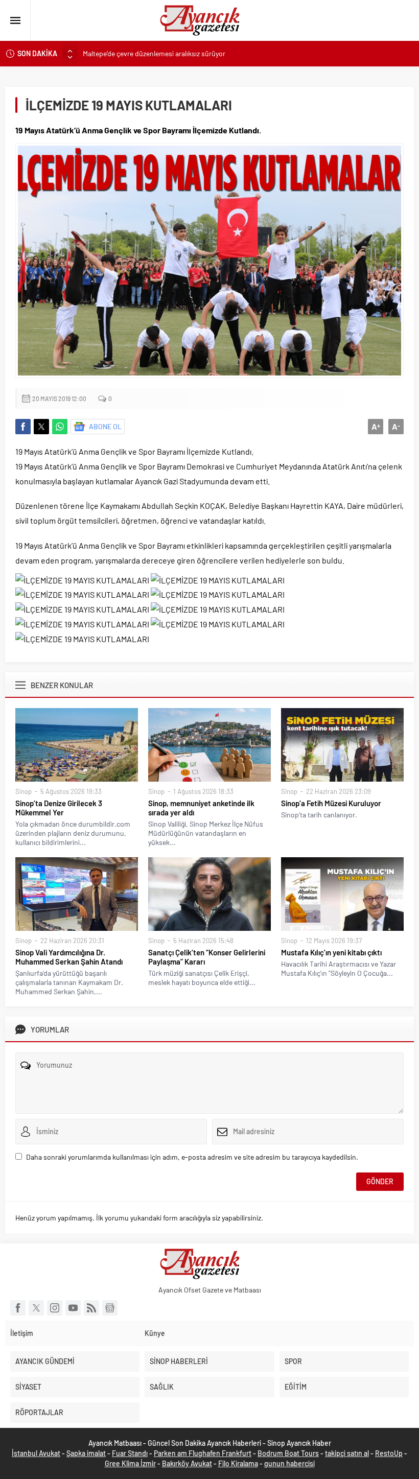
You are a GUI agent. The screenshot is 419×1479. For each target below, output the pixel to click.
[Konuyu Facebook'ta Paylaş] (23, 426)
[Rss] (91, 1308)
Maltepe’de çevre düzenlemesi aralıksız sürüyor (154, 53)
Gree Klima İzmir (130, 1463)
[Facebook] (18, 1308)
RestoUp (389, 1453)
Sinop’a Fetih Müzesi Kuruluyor (331, 803)
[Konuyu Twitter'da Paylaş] (41, 426)
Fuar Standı (130, 1453)
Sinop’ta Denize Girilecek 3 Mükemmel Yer (58, 808)
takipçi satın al (347, 1453)
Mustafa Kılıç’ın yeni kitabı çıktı (331, 952)
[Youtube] (73, 1308)
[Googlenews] (110, 1308)
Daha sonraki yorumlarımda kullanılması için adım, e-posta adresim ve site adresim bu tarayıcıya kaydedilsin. (192, 1157)
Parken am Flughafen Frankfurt (202, 1453)
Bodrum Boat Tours (288, 1453)
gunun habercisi (289, 1463)
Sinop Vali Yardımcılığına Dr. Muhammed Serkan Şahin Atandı (69, 957)
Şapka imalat (86, 1453)
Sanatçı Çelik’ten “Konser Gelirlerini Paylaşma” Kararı (206, 957)
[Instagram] (54, 1308)
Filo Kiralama (238, 1463)
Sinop (23, 791)
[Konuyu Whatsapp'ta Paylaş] (59, 426)
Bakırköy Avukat (187, 1463)
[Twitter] (36, 1308)
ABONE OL (105, 426)
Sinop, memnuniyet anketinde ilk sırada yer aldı (201, 808)
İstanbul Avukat (36, 1453)
